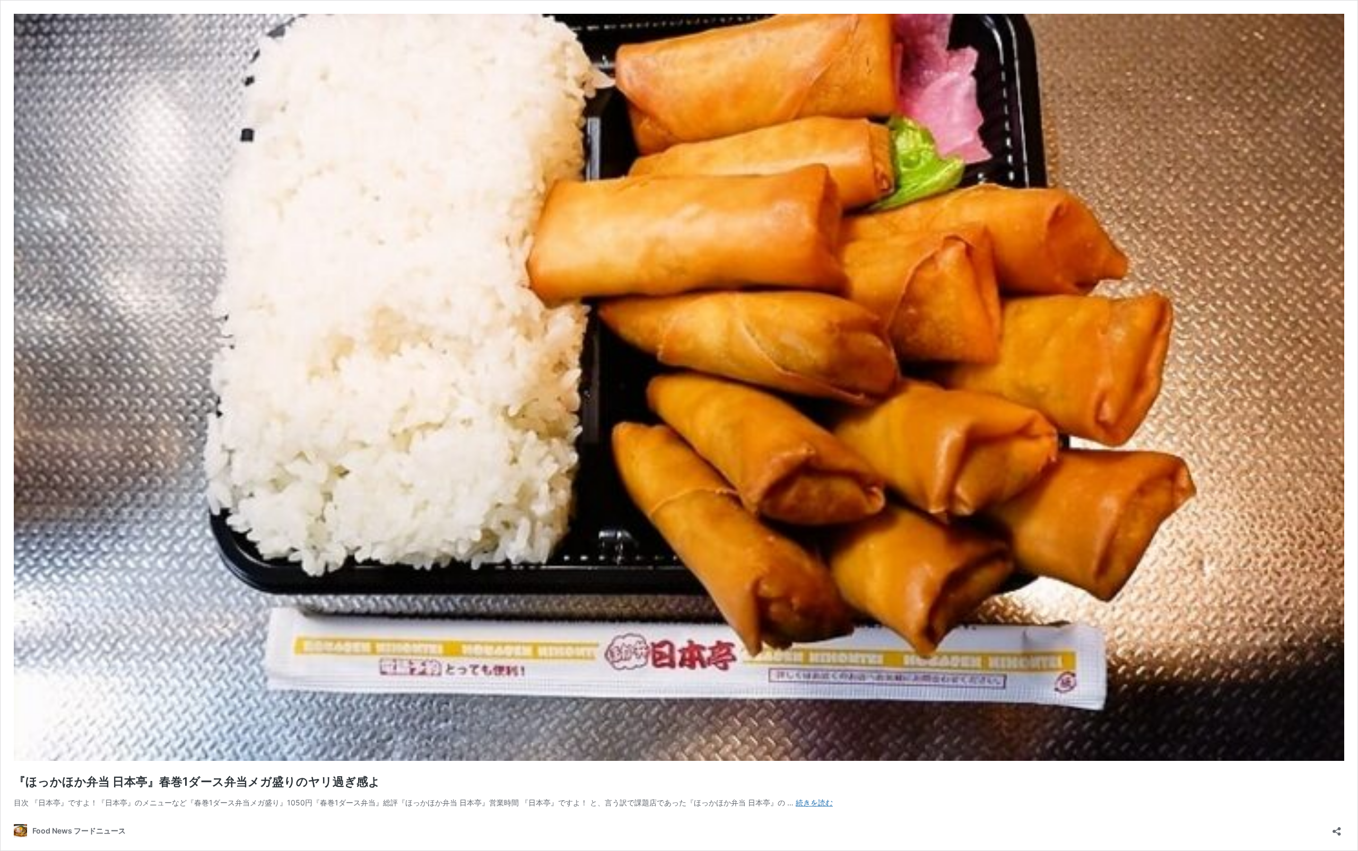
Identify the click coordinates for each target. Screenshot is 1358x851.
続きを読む (814, 802)
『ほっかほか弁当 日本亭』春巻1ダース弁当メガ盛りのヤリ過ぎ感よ (197, 781)
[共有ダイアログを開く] (1336, 828)
